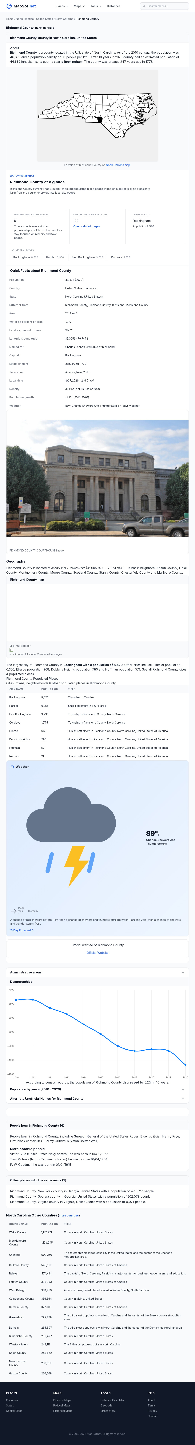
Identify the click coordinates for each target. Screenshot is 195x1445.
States (10, 1405)
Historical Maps (62, 1410)
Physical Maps (62, 1400)
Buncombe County (20, 1336)
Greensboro (16, 1317)
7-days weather (130, 405)
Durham (14, 1327)
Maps (77, 6)
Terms (152, 1405)
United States (44, 18)
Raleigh (13, 1273)
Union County (17, 1352)
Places (60, 6)
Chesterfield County (135, 572)
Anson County (166, 568)
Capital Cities (14, 1410)
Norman (14, 756)
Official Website (98, 953)
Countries (12, 1400)
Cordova (14, 722)
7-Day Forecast (20, 930)
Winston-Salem (18, 1344)
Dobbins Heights (63, 669)
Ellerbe (21, 669)
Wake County (17, 1232)
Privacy (152, 1410)
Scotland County (85, 572)
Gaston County (18, 1373)
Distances (113, 6)
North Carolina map (118, 165)
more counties (69, 1215)
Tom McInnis (19, 1159)
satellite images (53, 654)
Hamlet (159, 665)
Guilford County (19, 1265)
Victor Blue (18, 1154)
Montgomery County (33, 572)
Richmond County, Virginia (29, 1202)
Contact (152, 1416)
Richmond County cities (169, 669)
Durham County (18, 1307)
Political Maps (61, 1405)
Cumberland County (21, 1298)
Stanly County (109, 572)
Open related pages (86, 226)
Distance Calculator (113, 1400)
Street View (108, 1410)
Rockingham (142, 221)
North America (25, 18)
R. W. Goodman (21, 1164)
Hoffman (111, 669)
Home (10, 18)
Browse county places (97, 201)
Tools (94, 6)
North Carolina (64, 18)
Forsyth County (18, 1281)
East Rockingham (20, 714)
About (151, 1400)
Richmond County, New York (31, 1191)
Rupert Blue (138, 1136)
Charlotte (15, 1254)
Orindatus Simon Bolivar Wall (76, 1141)
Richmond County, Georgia (29, 1196)
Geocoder (107, 1405)
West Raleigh (17, 1290)
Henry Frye (170, 1136)
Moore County (60, 572)
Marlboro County (169, 572)
